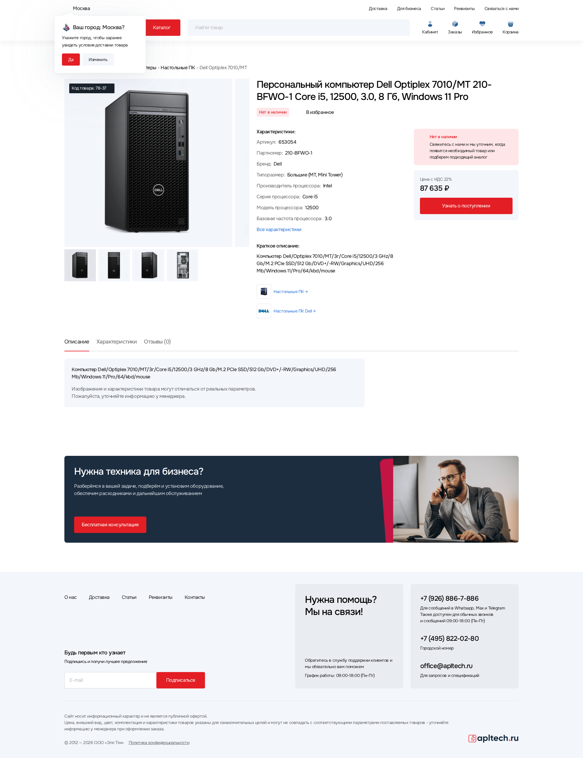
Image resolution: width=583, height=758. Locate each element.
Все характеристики (279, 229)
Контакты (195, 597)
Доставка (378, 8)
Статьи (437, 8)
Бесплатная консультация (110, 524)
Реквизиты (464, 8)
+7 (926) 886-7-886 (449, 598)
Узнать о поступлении (466, 206)
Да (70, 59)
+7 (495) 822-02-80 (449, 638)
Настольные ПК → (291, 291)
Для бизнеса (409, 8)
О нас (70, 597)
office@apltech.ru (446, 666)
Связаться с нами (502, 8)
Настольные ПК (178, 67)
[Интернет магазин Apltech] (494, 738)
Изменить (98, 59)
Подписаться (180, 680)
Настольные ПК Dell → (295, 311)
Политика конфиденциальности (159, 742)
